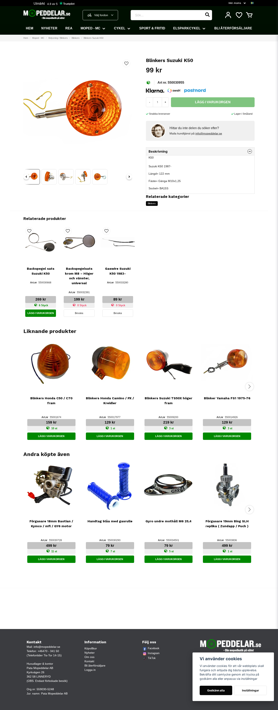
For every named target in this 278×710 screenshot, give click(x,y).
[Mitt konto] (228, 15)
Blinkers (76, 38)
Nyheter (49, 28)
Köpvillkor (90, 648)
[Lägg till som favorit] (238, 15)
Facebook (153, 648)
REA (68, 28)
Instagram (154, 653)
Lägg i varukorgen (40, 313)
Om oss (89, 657)
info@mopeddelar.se (208, 133)
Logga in (90, 669)
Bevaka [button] (79, 313)
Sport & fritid (152, 28)
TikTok (152, 658)
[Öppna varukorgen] (249, 15)
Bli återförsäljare (233, 28)
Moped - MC (90, 28)
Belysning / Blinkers (58, 38)
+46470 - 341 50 (48, 651)
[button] (252, 3)
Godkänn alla (216, 690)
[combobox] (100, 15)
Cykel (119, 28)
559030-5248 (45, 689)
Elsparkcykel (186, 28)
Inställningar (250, 690)
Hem (29, 28)
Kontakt (89, 661)
